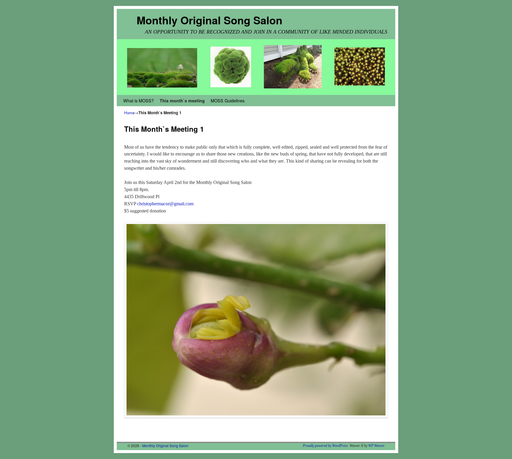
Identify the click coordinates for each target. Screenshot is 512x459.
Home (129, 112)
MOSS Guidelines (227, 100)
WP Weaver (376, 446)
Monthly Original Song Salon (209, 20)
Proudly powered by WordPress (325, 446)
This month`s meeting (182, 101)
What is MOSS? (138, 100)
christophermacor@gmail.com (165, 203)
